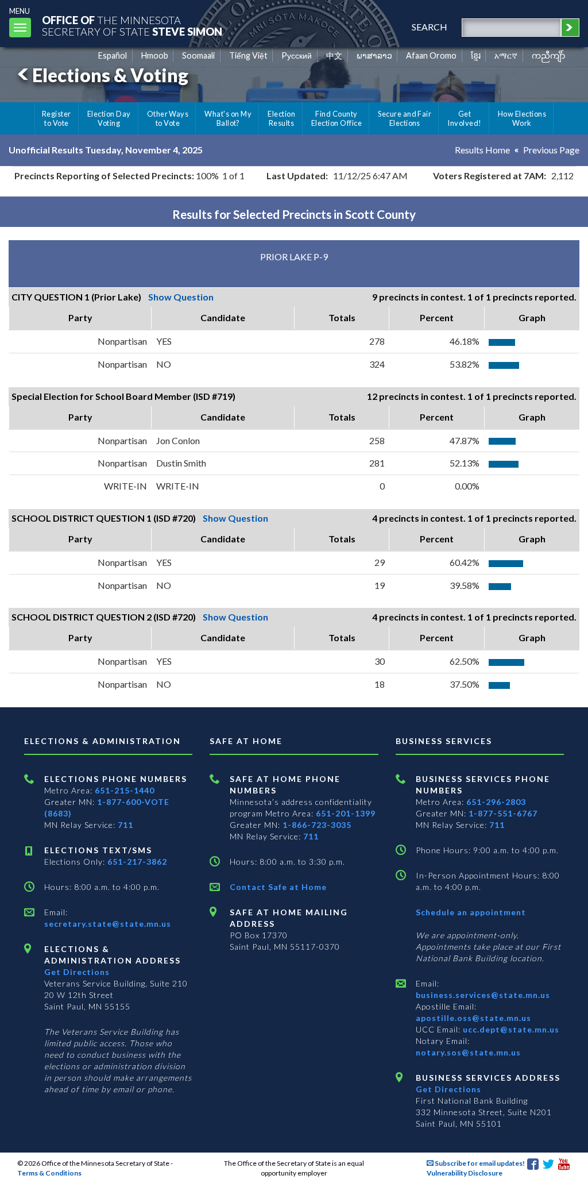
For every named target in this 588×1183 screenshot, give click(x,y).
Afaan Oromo (431, 55)
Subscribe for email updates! (479, 1163)
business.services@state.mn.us (483, 995)
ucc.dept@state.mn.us (510, 1029)
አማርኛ (505, 55)
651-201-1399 (346, 813)
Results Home (482, 149)
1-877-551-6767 (503, 813)
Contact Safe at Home (278, 887)
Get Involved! (464, 118)
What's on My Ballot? (228, 118)
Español (112, 55)
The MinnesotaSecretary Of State (132, 25)
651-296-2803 (496, 802)
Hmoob (154, 55)
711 (125, 825)
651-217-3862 (137, 861)
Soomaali (198, 55)
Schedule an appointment (471, 912)
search (429, 26)
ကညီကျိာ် (549, 55)
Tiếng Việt (248, 55)
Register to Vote (56, 118)
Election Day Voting (109, 118)
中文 (334, 55)
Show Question (181, 296)
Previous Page (551, 149)
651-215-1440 (124, 790)
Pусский (296, 55)
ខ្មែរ (476, 55)
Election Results (281, 118)
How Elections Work (522, 118)
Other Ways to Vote (168, 118)
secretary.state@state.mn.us (107, 923)
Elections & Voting (110, 75)
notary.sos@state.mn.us (468, 1052)
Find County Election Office (336, 118)
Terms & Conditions (49, 1173)
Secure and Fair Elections (404, 118)
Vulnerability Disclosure (464, 1173)
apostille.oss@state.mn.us (473, 1018)
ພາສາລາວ (374, 55)
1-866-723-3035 (317, 825)
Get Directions (77, 972)
